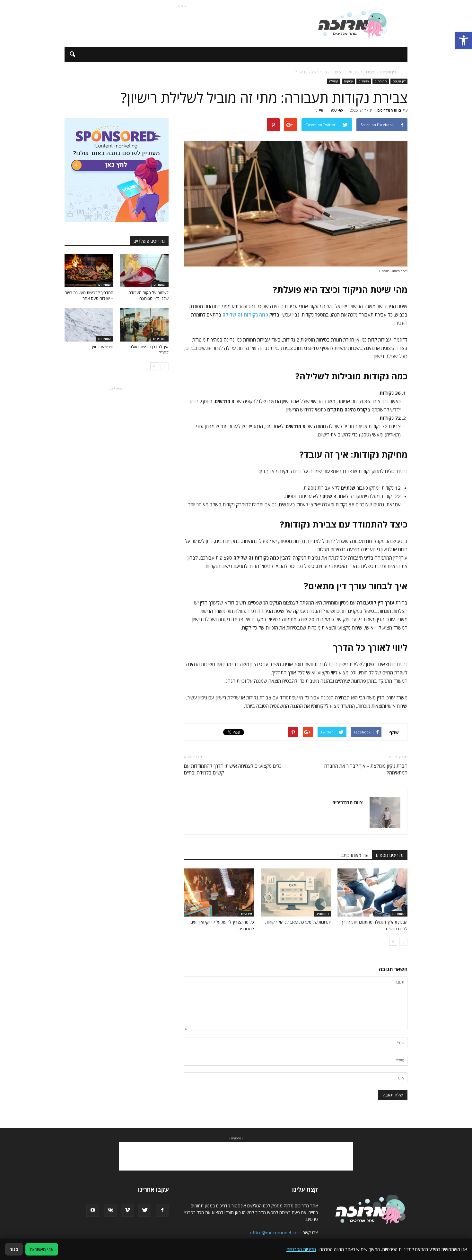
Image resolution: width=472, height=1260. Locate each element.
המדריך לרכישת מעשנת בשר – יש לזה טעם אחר (89, 295)
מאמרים (363, 81)
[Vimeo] (127, 1210)
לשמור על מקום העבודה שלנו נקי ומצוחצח (148, 295)
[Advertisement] (181, 23)
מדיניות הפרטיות (301, 1249)
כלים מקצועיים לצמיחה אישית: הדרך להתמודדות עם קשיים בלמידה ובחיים (233, 769)
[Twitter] (144, 1210)
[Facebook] (162, 1210)
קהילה (333, 81)
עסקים (348, 81)
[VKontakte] (110, 1210)
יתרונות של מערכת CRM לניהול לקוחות (298, 922)
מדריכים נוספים (390, 855)
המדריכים (160, 338)
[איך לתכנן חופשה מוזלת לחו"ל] (144, 325)
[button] (463, 40)
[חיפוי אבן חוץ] (89, 325)
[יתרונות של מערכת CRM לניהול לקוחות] (296, 892)
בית (404, 72)
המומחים (380, 81)
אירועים (246, 913)
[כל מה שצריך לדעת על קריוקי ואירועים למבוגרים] (219, 892)
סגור (14, 1249)
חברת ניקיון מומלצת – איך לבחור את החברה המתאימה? (365, 769)
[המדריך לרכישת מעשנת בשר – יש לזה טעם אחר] (89, 270)
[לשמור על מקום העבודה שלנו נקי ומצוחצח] (144, 270)
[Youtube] (92, 1210)
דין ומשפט (399, 81)
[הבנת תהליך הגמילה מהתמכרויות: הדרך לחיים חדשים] (372, 892)
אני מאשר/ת (42, 1249)
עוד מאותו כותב (354, 855)
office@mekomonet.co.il (275, 1233)
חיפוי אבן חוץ (102, 347)
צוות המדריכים (389, 110)
